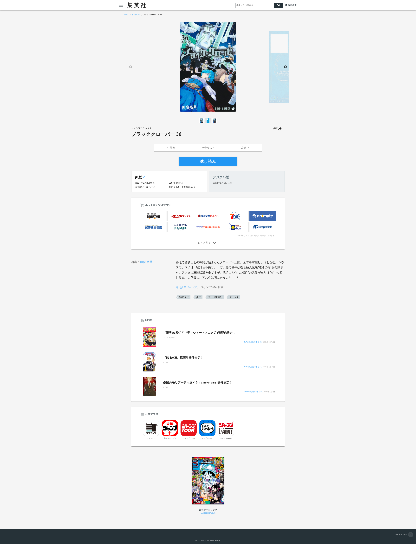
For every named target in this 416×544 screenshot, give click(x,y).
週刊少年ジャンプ (186, 287)
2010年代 (184, 297)
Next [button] (285, 67)
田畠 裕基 (146, 262)
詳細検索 (292, 5)
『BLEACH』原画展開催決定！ (183, 357)
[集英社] (136, 5)
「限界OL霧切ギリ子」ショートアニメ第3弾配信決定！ (199, 332)
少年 (198, 297)
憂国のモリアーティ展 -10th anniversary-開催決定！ (197, 382)
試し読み (208, 161)
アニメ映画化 (215, 297)
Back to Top (404, 534)
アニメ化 (234, 297)
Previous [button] (130, 67)
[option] (208, 67)
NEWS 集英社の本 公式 (252, 342)
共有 (275, 128)
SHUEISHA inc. (201, 540)
